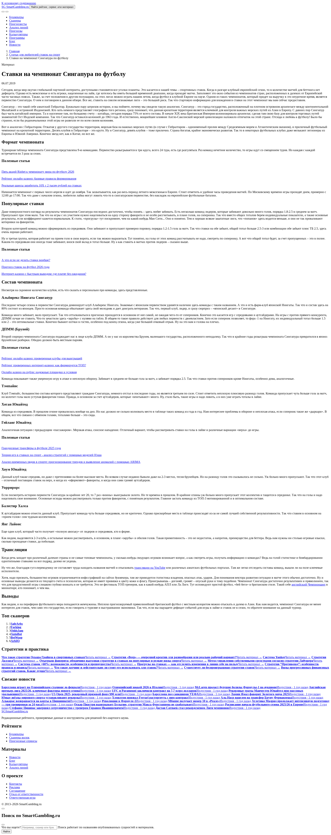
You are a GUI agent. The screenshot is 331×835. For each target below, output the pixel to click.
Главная (14, 51)
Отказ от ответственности (26, 794)
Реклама (14, 787)
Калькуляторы (18, 34)
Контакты (15, 783)
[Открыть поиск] (3, 11)
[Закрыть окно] (3, 808)
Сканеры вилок (19, 737)
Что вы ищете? (11, 827)
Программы (17, 37)
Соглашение (17, 790)
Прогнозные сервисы (23, 741)
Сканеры (15, 20)
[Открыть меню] (6, 11)
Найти (6, 831)
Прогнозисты (18, 24)
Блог (12, 41)
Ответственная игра (22, 797)
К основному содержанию (19, 3)
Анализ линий (18, 27)
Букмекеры (16, 17)
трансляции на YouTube (149, 567)
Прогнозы (15, 31)
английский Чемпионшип (308, 584)
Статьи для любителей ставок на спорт (34, 54)
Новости (14, 44)
